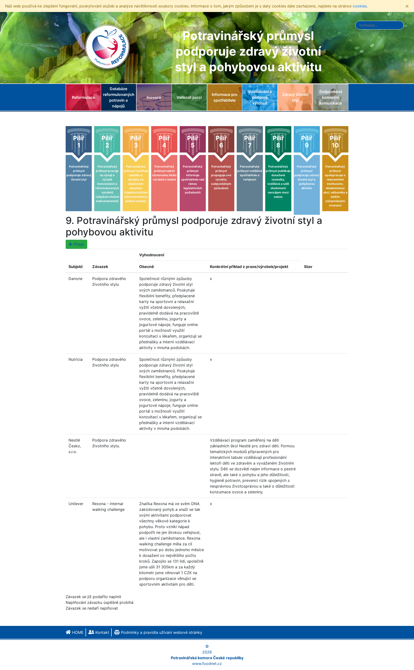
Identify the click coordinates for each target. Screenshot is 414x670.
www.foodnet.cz (207, 663)
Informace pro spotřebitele (224, 97)
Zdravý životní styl (295, 97)
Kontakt (101, 632)
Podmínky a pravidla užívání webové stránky (161, 632)
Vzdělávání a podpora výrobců (260, 97)
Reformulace (83, 97)
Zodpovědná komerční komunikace (330, 97)
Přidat (78, 244)
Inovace (154, 97)
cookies (360, 6)
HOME (77, 632)
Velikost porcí (189, 97)
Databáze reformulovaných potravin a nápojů (118, 97)
